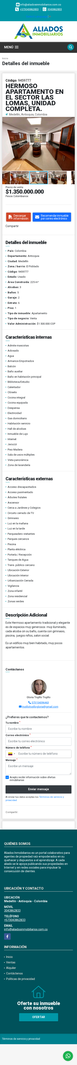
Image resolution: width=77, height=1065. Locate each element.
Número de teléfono (19, 747)
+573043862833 (29, 9)
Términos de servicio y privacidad (21, 1038)
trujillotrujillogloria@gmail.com (40, 706)
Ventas (10, 962)
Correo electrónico (18, 735)
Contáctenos (14, 973)
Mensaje (11, 760)
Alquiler (11, 968)
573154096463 (40, 702)
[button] (71, 120)
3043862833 (54, 9)
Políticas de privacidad (20, 979)
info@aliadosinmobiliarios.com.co (26, 929)
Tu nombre (13, 722)
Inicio (5, 58)
